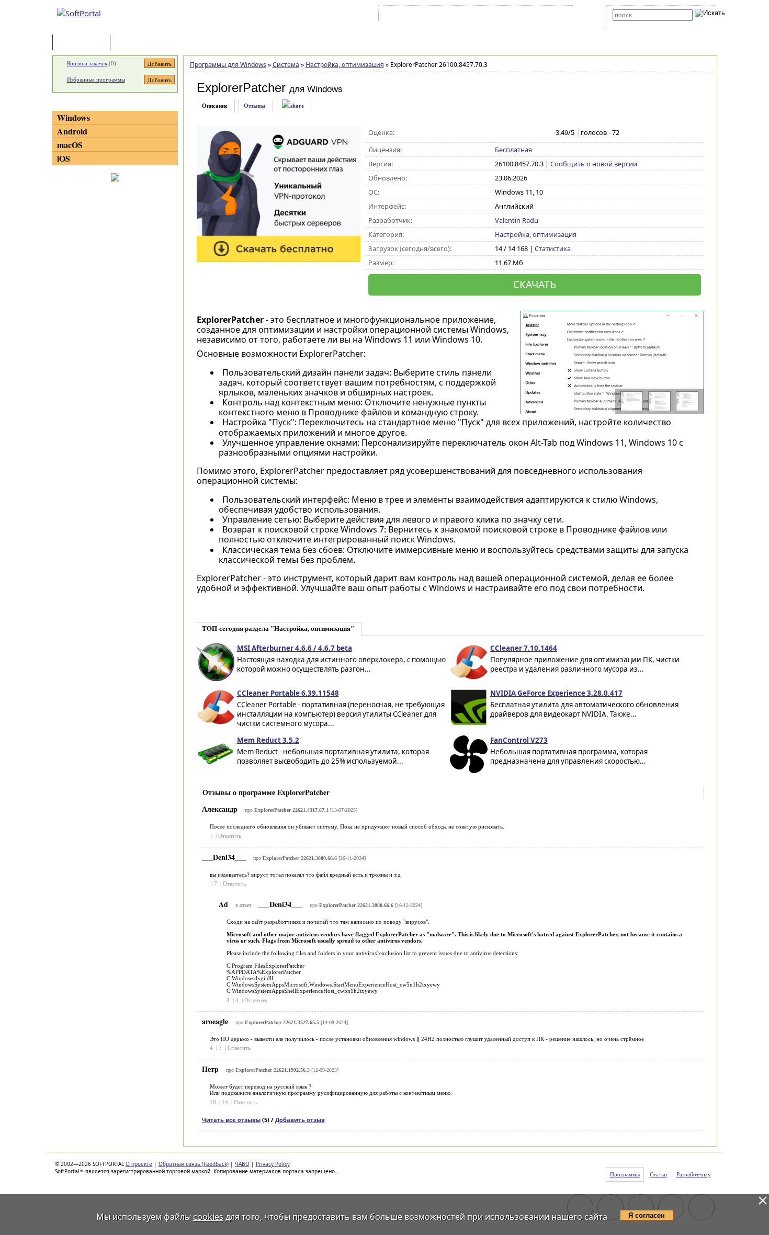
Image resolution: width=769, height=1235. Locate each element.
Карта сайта (525, 15)
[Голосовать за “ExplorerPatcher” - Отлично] (544, 133)
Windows (73, 117)
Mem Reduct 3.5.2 (268, 740)
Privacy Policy (273, 1164)
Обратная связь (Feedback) (194, 1164)
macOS (70, 145)
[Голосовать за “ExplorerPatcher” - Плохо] (511, 133)
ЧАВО (242, 1164)
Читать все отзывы (231, 1120)
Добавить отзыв (300, 1120)
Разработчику (693, 1174)
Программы (84, 43)
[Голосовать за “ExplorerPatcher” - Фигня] (500, 133)
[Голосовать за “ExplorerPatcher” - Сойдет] (522, 133)
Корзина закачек (87, 63)
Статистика (553, 248)
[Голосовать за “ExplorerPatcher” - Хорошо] (533, 133)
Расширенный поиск (641, 24)
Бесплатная (513, 149)
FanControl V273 (519, 740)
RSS (557, 15)
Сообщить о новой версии (593, 163)
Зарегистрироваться (471, 15)
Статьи (135, 43)
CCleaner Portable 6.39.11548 (288, 693)
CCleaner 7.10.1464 (523, 648)
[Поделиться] (293, 105)
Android (72, 131)
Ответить (229, 836)
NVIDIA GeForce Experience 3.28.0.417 (556, 693)
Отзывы (255, 106)
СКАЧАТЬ (534, 284)
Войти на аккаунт (412, 15)
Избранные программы (96, 79)
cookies (208, 1216)
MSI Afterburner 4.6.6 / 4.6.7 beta (294, 648)
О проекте (139, 1164)
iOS (63, 158)
